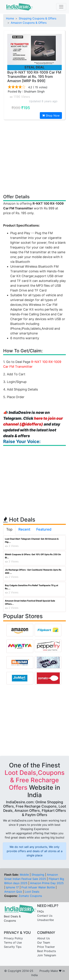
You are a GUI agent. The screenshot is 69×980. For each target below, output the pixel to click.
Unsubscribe (45, 920)
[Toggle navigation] (61, 6)
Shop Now (52, 115)
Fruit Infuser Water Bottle (38, 887)
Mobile (24, 874)
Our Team (43, 942)
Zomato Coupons (30, 896)
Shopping (37, 874)
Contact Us (44, 915)
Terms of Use (13, 942)
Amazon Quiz (13, 891)
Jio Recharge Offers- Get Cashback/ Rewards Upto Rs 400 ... (33, 571)
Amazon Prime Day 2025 (47, 883)
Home (10, 18)
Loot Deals (32, 891)
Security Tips (12, 947)
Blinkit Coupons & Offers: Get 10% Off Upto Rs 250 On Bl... (33, 556)
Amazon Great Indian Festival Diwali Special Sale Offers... (30, 602)
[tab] (9, 530)
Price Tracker (46, 947)
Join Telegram (46, 955)
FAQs (40, 911)
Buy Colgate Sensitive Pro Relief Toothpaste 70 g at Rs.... (31, 587)
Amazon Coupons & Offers (29, 22)
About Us (43, 938)
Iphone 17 (12, 887)
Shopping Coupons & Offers (37, 18)
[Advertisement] (34, 156)
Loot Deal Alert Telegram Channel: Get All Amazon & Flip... (32, 540)
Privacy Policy (13, 938)
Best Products (46, 951)
